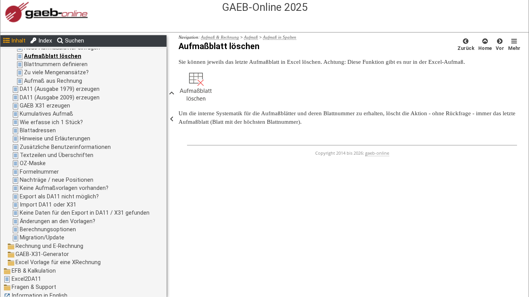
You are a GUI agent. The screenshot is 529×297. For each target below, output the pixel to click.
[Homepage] (188, 12)
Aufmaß (251, 37)
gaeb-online (377, 153)
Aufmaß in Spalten (279, 37)
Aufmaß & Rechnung (220, 37)
